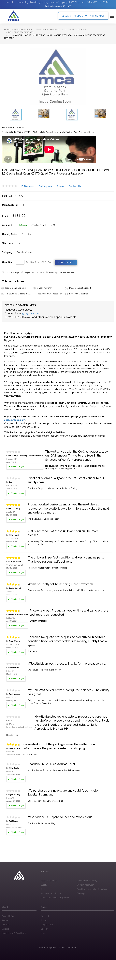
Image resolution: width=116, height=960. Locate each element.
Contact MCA (8, 916)
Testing (44, 889)
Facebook (45, 916)
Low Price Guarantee (78, 294)
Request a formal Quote (34, 272)
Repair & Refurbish (49, 881)
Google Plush (47, 925)
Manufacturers (23, 29)
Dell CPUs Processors (20, 32)
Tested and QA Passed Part (50, 294)
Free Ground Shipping (15, 288)
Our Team (6, 925)
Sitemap (80, 893)
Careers (5, 929)
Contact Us (75, 186)
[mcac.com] (13, 15)
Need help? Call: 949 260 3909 (61, 272)
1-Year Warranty (44, 288)
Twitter (44, 920)
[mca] (19, 876)
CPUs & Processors (75, 29)
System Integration (85, 885)
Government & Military (87, 881)
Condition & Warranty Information (92, 889)
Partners (5, 920)
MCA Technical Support (80, 288)
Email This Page (12, 272)
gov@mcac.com (31, 313)
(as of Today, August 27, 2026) (41, 225)
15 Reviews (27, 186)
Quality (44, 885)
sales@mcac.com (14, 419)
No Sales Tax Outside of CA (18, 294)
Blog (43, 933)
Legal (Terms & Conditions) (14, 933)
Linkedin (44, 929)
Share (60, 186)
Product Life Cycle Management (55, 897)
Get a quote (45, 186)
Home (7, 29)
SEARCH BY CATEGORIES (48, 29)
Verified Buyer (17, 493)
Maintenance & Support (51, 893)
